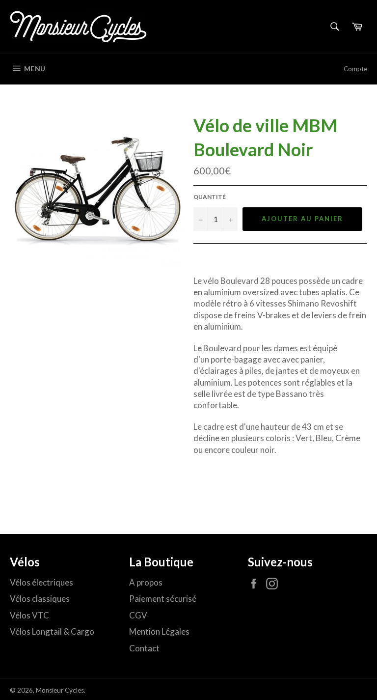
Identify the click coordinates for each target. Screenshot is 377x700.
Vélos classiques (40, 598)
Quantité (209, 196)
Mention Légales (159, 631)
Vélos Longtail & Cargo (52, 631)
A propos (145, 582)
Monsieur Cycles (60, 690)
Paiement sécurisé (162, 598)
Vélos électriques (41, 582)
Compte (355, 69)
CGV (138, 615)
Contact (144, 648)
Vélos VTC (29, 615)
